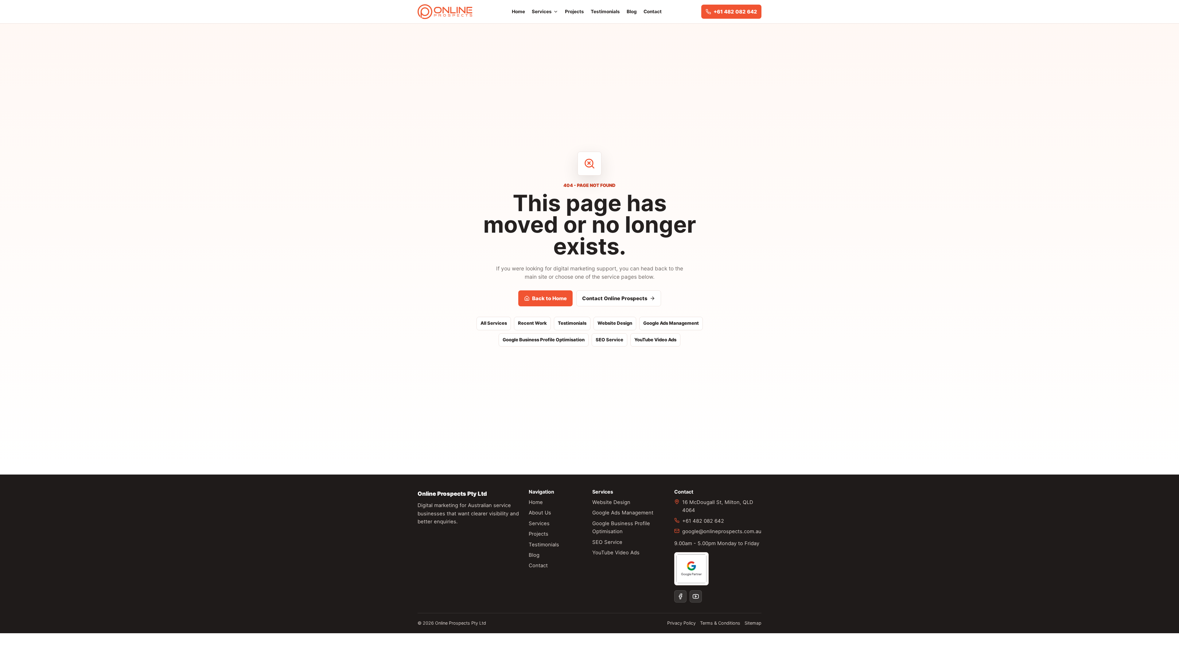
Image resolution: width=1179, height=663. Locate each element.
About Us (540, 513)
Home (518, 11)
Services (542, 11)
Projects (574, 11)
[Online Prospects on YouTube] (696, 596)
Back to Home (549, 298)
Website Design (614, 323)
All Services (494, 323)
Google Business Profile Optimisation (544, 340)
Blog (632, 11)
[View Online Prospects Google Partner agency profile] (691, 568)
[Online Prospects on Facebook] (680, 596)
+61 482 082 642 (703, 521)
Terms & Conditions (720, 623)
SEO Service (609, 340)
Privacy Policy (681, 623)
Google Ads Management (671, 323)
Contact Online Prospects (614, 298)
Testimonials (605, 11)
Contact (653, 11)
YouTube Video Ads (655, 340)
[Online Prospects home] (445, 11)
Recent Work (532, 323)
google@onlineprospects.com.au (721, 531)
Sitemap (753, 623)
